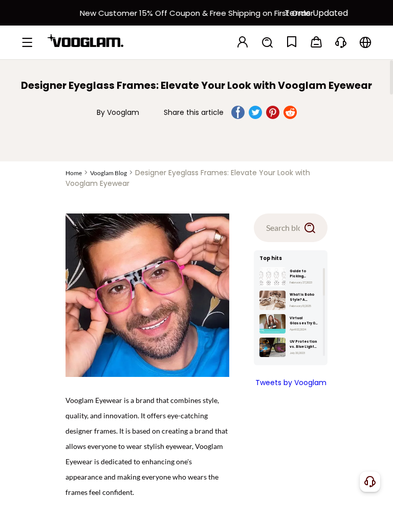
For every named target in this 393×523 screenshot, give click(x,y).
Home (74, 173)
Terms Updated (316, 13)
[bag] (316, 42)
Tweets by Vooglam (290, 382)
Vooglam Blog (108, 173)
